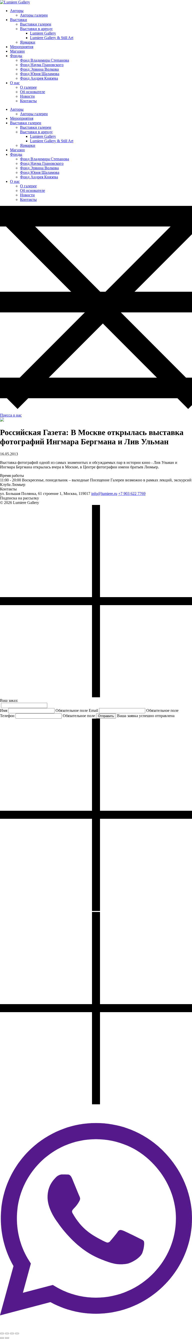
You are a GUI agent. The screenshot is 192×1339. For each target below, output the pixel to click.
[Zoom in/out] (17, 1333)
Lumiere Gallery (43, 33)
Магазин (17, 51)
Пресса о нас (11, 415)
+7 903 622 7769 (132, 493)
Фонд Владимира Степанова (44, 60)
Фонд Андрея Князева (39, 78)
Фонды (16, 56)
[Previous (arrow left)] (2, 1338)
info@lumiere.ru (104, 493)
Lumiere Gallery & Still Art (51, 38)
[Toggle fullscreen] (12, 1333)
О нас (15, 83)
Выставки (18, 20)
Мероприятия (21, 47)
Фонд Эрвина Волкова (39, 69)
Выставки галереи (35, 24)
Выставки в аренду (36, 29)
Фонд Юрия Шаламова (39, 74)
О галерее (28, 87)
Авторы (17, 11)
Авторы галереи (34, 15)
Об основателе (32, 92)
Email (93, 710)
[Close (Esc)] (2, 1333)
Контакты (28, 101)
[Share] (7, 1333)
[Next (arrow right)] (7, 1338)
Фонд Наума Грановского (42, 65)
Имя (3, 710)
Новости (27, 96)
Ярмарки (27, 42)
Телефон (7, 716)
